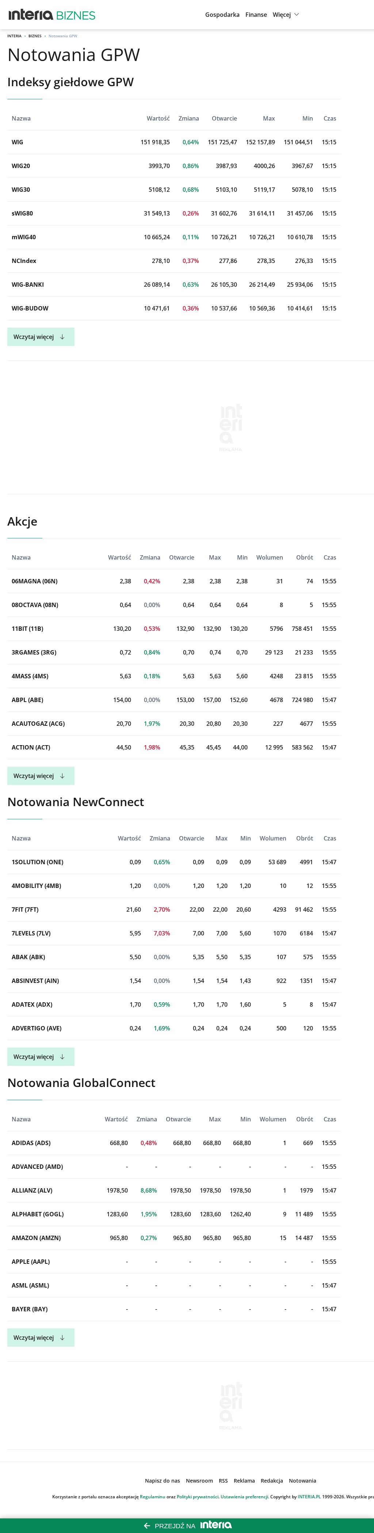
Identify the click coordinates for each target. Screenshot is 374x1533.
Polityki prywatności (197, 1497)
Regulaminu (152, 1497)
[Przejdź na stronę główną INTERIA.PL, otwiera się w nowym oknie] (31, 14)
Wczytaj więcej (34, 337)
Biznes (35, 35)
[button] (287, 14)
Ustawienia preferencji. (245, 1496)
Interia (14, 35)
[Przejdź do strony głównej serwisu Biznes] (76, 14)
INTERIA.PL (309, 1497)
